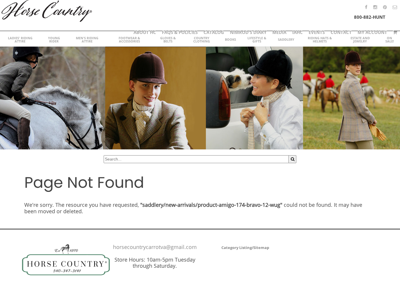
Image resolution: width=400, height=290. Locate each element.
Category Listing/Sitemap (245, 247)
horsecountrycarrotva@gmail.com (155, 246)
